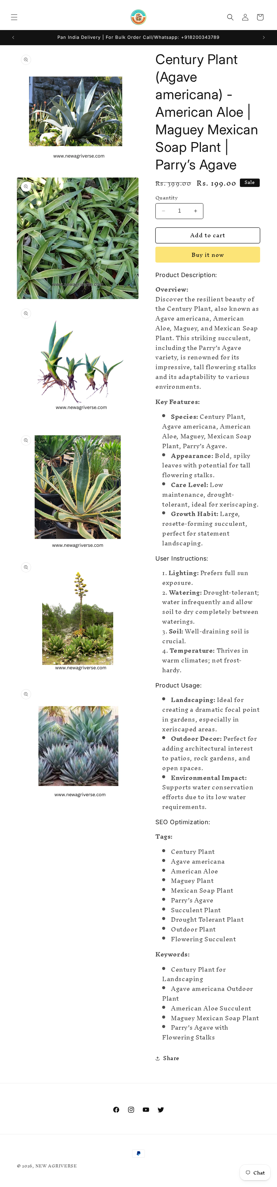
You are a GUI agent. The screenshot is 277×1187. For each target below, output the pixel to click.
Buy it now (208, 254)
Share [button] (171, 1058)
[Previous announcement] (13, 37)
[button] (14, 17)
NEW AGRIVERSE (56, 1166)
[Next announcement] (263, 37)
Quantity (166, 197)
